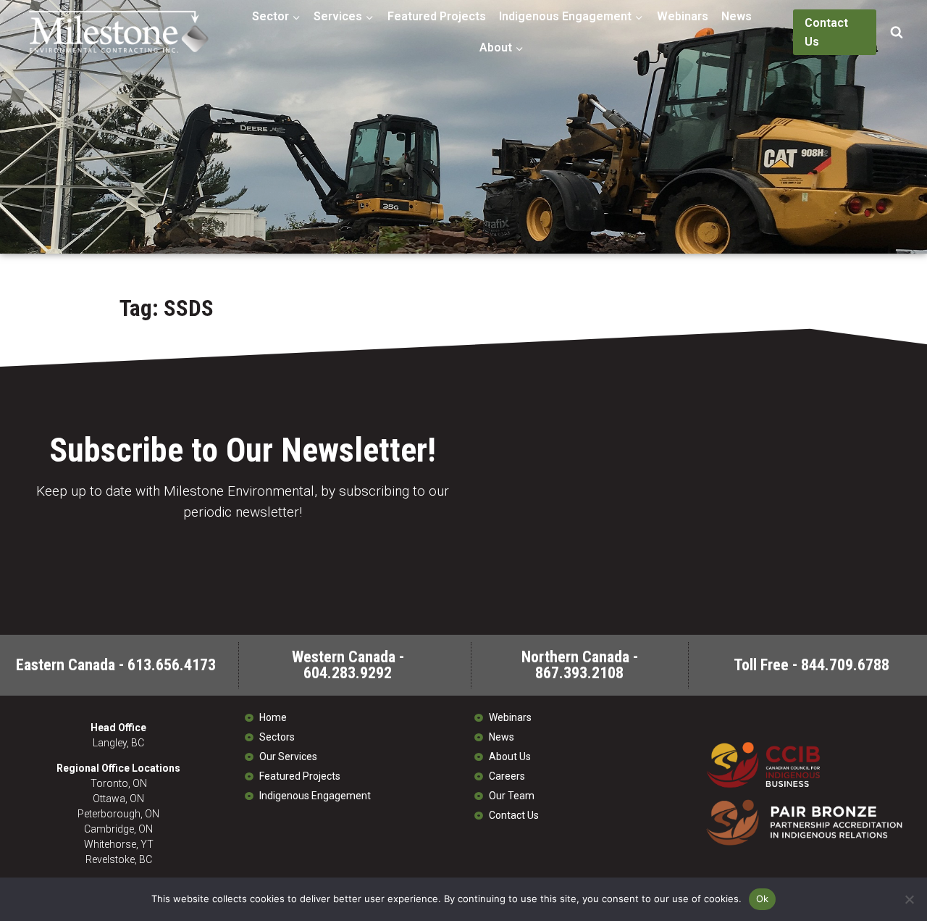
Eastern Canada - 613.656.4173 (116, 665)
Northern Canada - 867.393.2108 (579, 665)
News (736, 16)
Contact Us (826, 32)
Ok (762, 898)
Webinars (682, 16)
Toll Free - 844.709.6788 (811, 665)
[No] (909, 899)
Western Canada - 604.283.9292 (348, 665)
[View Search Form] (897, 33)
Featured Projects (436, 16)
